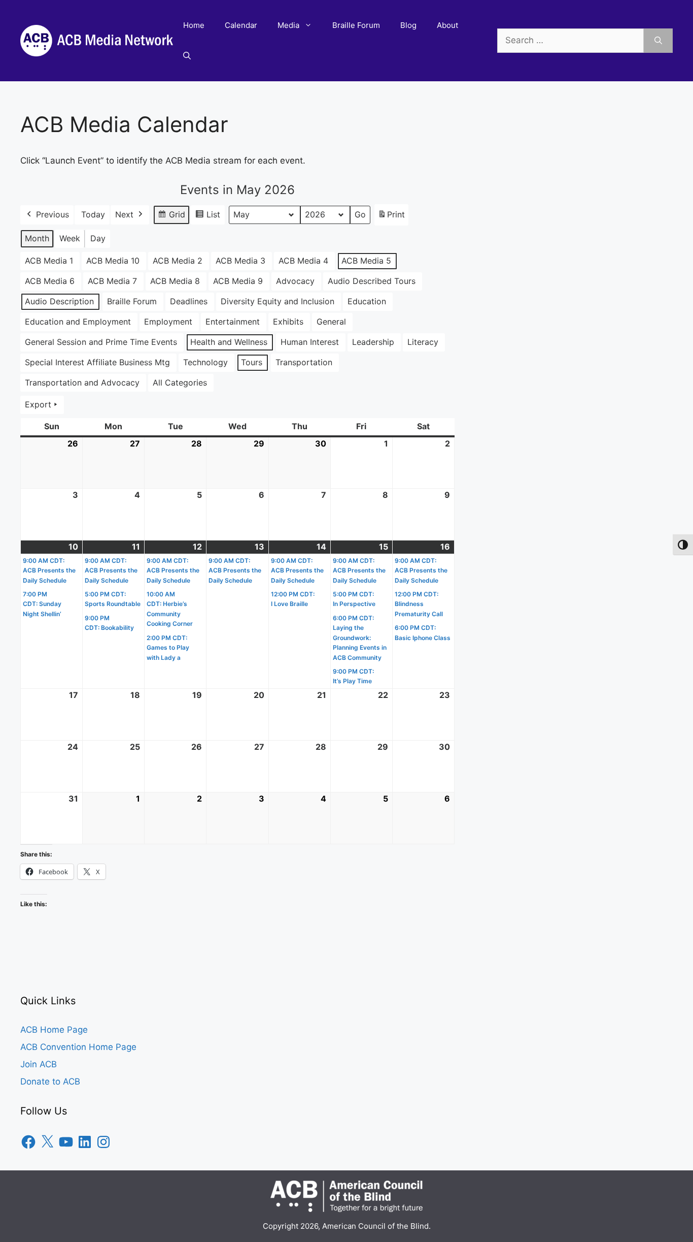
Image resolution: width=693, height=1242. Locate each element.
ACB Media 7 (112, 281)
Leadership (373, 342)
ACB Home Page (54, 1030)
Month (37, 238)
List (207, 217)
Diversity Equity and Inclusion (277, 301)
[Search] (658, 40)
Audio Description (59, 301)
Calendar (241, 25)
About (447, 25)
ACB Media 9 (238, 281)
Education (367, 301)
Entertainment (232, 321)
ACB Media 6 (50, 281)
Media (288, 25)
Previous (52, 214)
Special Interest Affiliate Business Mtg (97, 362)
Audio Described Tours (371, 281)
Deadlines (188, 301)
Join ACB (38, 1064)
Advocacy (295, 281)
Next (124, 214)
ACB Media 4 (303, 261)
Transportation (303, 362)
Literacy (422, 342)
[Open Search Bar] (187, 56)
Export (38, 404)
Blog (408, 25)
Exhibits (288, 321)
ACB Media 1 (49, 261)
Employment (168, 321)
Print (391, 217)
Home (193, 25)
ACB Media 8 (175, 281)
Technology (205, 362)
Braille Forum (356, 25)
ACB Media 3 (240, 261)
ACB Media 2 (177, 261)
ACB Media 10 (113, 261)
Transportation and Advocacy (82, 382)
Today (93, 214)
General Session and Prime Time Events (101, 342)
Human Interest (310, 342)
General (331, 321)
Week (69, 238)
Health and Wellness (228, 342)
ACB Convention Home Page (78, 1047)
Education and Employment (78, 321)
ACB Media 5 (366, 261)
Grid (171, 217)
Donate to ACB (50, 1081)
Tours (251, 362)
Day (98, 238)
